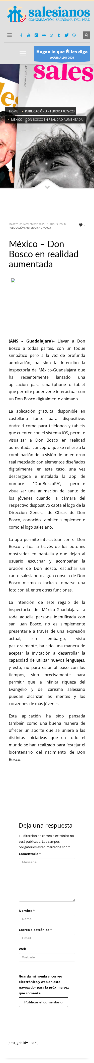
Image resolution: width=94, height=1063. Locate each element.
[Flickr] (44, 35)
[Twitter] (66, 35)
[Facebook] (21, 35)
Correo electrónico (35, 929)
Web (22, 949)
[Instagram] (36, 35)
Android (16, 426)
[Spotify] (74, 35)
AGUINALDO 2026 (62, 54)
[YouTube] (29, 35)
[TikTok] (59, 35)
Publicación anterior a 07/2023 (30, 227)
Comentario (30, 854)
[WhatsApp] (51, 35)
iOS (65, 433)
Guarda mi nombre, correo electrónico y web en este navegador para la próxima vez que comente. (44, 984)
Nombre (27, 910)
